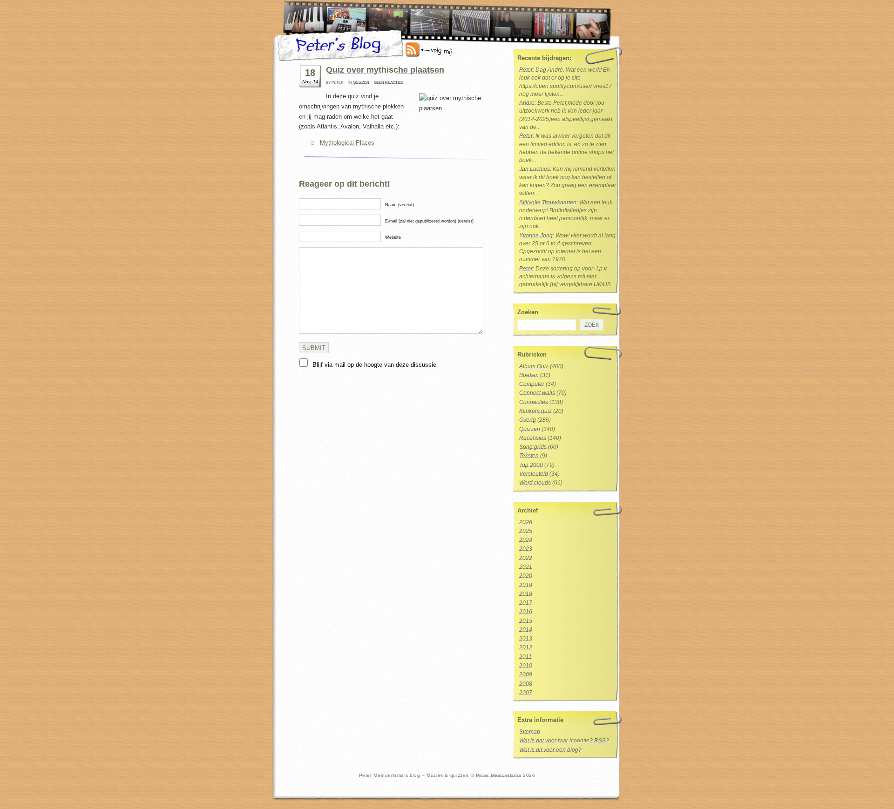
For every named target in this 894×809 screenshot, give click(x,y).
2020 (525, 576)
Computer (531, 384)
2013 (525, 638)
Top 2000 (531, 465)
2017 (525, 603)
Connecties (533, 402)
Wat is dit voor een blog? (550, 750)
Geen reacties (388, 83)
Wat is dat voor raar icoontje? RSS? (564, 740)
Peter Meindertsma (498, 775)
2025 (525, 531)
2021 (525, 567)
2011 (525, 657)
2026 (525, 522)
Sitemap (529, 732)
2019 (525, 585)
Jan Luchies (534, 169)
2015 (525, 621)
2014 (525, 630)
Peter (526, 70)
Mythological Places (347, 142)
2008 (525, 684)
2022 (525, 558)
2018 (525, 594)
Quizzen (361, 83)
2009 (525, 674)
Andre (527, 103)
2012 (525, 647)
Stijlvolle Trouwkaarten (547, 202)
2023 (525, 549)
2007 (525, 692)
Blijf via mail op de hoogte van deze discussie (374, 364)
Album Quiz (534, 366)
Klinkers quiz (535, 411)
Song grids (533, 447)
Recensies (532, 438)
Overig (527, 420)
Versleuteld (533, 474)
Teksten (529, 455)
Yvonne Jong (536, 235)
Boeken (529, 375)
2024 (525, 540)
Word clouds (535, 482)
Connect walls (537, 393)
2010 (525, 665)
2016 (525, 611)
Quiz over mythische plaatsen (385, 69)
